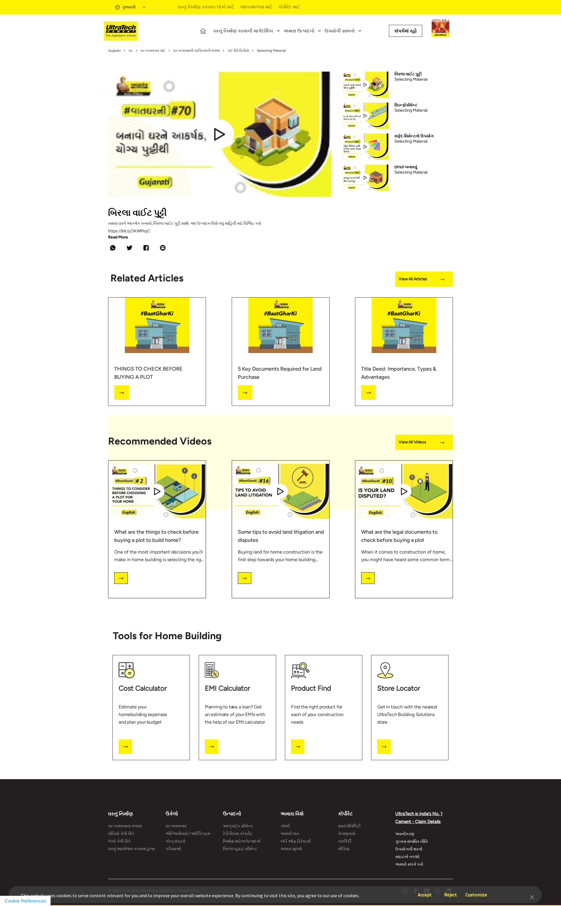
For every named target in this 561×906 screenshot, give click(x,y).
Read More (118, 237)
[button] (532, 896)
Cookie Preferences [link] (25, 901)
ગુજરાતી (129, 7)
